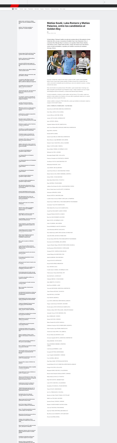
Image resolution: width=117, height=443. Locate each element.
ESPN (14, 5)
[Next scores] (104, 2)
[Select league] (15, 2)
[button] (101, 5)
